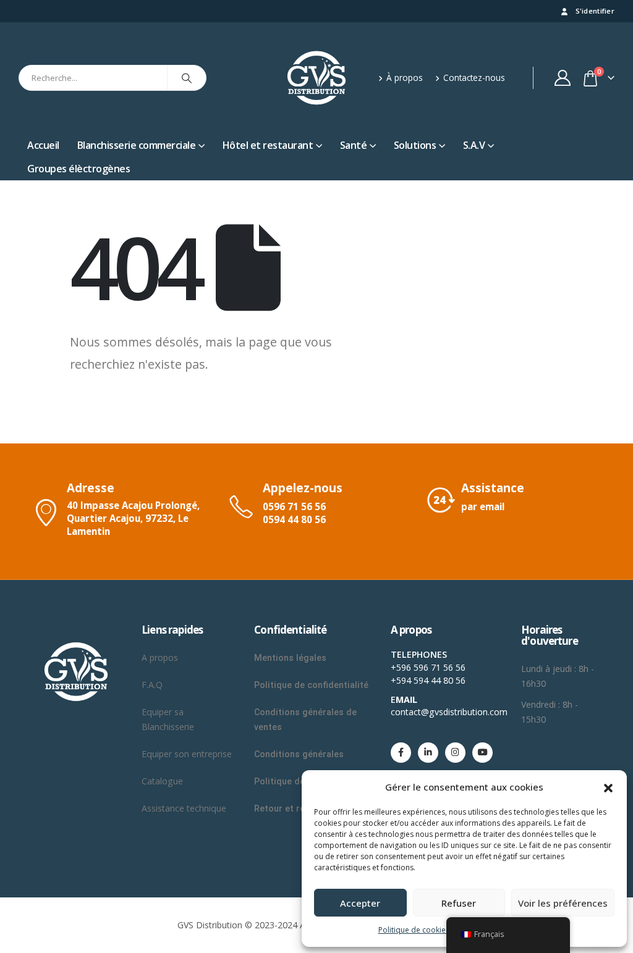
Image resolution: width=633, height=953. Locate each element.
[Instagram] (455, 752)
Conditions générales (300, 754)
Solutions (415, 145)
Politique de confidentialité (311, 685)
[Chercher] (187, 77)
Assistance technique (184, 808)
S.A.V (474, 145)
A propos (161, 657)
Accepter (360, 903)
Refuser (458, 903)
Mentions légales (290, 658)
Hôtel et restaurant (268, 145)
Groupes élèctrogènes (78, 168)
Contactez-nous (474, 77)
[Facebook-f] (401, 752)
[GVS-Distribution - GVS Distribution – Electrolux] (316, 78)
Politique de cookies (413, 930)
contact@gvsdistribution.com (449, 712)
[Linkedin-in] (428, 752)
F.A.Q (152, 685)
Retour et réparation (297, 808)
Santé (353, 145)
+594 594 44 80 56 (428, 680)
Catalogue (162, 781)
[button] (608, 787)
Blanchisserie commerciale (136, 145)
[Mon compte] (562, 78)
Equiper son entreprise (187, 754)
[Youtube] (482, 752)
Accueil (43, 145)
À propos (404, 77)
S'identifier (595, 10)
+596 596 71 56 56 (428, 667)
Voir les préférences (563, 903)
